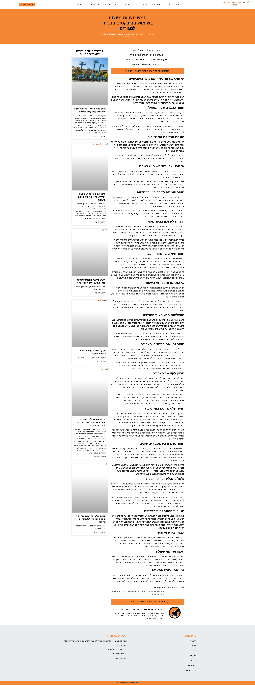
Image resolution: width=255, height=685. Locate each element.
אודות (177, 4)
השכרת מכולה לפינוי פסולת (116, 650)
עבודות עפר (168, 4)
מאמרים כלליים (110, 4)
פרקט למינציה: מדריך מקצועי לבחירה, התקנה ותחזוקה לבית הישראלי (92, 197)
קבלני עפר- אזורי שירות (93, 4)
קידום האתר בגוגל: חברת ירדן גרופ (127, 683)
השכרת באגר (122, 645)
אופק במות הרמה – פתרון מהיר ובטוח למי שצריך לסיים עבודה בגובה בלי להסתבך (95, 641)
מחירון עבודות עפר (126, 4)
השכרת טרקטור (121, 658)
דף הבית (151, 34)
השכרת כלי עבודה (142, 4)
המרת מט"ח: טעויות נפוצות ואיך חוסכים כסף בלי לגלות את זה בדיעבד (91, 519)
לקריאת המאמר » (100, 136)
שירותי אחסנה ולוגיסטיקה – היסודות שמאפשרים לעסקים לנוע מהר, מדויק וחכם (90, 422)
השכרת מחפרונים (120, 654)
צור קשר (79, 4)
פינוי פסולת (156, 4)
